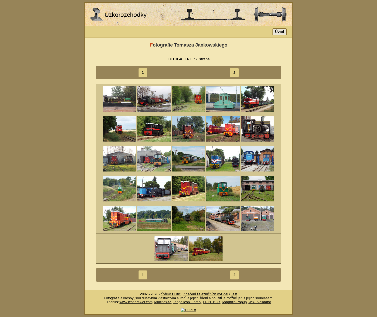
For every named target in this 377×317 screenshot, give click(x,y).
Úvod (279, 32)
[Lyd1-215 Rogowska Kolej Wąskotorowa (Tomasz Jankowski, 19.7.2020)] (188, 158)
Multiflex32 (162, 302)
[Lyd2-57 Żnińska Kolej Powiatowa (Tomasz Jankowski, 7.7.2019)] (257, 98)
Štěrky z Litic (171, 294)
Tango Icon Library (187, 302)
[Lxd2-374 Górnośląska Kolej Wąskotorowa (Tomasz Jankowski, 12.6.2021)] (119, 218)
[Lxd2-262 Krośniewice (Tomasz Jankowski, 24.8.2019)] (188, 128)
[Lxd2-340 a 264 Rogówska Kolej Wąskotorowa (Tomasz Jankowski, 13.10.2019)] (223, 128)
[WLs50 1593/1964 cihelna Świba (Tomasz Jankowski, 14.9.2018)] (119, 98)
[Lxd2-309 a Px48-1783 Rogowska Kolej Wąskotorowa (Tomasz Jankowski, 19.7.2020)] (223, 158)
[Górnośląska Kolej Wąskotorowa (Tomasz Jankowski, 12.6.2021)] (257, 188)
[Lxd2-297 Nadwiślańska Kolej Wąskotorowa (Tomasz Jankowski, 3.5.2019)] (188, 98)
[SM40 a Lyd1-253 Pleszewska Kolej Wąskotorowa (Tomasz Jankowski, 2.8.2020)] (257, 158)
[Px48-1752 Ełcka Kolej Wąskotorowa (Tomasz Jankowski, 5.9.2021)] (154, 218)
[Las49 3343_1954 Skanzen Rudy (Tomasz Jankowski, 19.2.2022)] (223, 218)
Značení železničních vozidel (205, 294)
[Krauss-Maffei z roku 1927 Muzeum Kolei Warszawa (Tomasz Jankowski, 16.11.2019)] (257, 128)
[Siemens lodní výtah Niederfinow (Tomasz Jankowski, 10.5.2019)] (223, 98)
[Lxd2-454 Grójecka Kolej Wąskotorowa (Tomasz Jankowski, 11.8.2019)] (154, 128)
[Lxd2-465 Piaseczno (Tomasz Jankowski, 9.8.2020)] (188, 188)
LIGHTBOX (212, 302)
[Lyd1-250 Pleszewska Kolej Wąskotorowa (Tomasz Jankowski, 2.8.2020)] (119, 188)
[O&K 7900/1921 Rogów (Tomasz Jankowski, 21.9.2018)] (154, 98)
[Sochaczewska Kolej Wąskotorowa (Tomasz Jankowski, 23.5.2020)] (154, 158)
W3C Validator (259, 302)
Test (234, 294)
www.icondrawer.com (136, 302)
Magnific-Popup (234, 302)
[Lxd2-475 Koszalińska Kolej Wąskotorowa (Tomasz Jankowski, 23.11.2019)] (119, 158)
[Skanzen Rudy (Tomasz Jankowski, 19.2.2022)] (257, 218)
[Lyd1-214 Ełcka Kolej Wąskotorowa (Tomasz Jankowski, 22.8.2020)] (223, 188)
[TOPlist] (188, 310)
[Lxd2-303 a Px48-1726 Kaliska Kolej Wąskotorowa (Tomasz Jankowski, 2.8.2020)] (154, 188)
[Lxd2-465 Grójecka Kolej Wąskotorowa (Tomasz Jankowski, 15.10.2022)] (206, 248)
